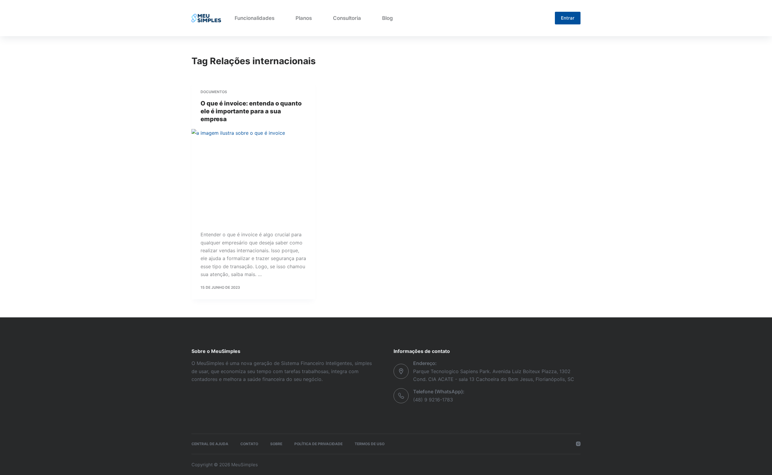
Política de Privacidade (318, 444)
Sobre (276, 444)
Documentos (214, 92)
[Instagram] (578, 444)
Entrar (567, 18)
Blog (387, 18)
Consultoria (347, 18)
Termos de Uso (369, 444)
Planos (304, 18)
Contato (249, 444)
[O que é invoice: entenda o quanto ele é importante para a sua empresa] (253, 175)
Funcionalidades (254, 18)
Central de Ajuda (209, 444)
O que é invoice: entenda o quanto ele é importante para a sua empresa (251, 111)
